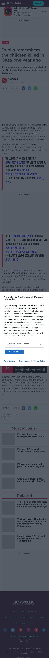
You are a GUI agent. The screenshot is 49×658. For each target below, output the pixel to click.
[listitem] (24, 344)
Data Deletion (9, 361)
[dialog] (24, 329)
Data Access (24, 361)
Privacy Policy (39, 361)
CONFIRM (14, 352)
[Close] (43, 297)
